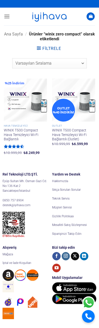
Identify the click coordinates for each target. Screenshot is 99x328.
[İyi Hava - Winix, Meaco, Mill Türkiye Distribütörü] (49, 16)
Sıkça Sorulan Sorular (66, 189)
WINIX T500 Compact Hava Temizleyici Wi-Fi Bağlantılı (21, 134)
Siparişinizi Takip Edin (66, 234)
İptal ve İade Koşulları (17, 263)
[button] (7, 16)
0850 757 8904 (13, 200)
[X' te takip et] (75, 256)
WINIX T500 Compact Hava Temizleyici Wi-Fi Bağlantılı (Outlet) (69, 134)
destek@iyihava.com (16, 205)
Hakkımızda (60, 181)
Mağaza (8, 254)
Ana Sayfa (13, 34)
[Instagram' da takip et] (66, 256)
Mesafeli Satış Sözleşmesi (69, 225)
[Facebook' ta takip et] (56, 256)
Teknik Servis (61, 198)
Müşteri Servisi (62, 207)
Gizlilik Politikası (63, 216)
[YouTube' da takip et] (56, 268)
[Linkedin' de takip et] (84, 256)
